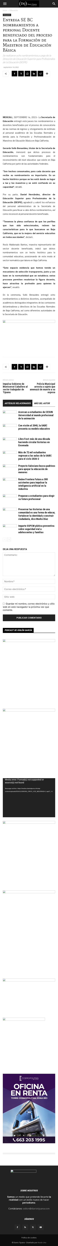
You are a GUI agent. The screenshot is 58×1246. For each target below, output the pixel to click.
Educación (14, 10)
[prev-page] (4, 539)
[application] (29, 797)
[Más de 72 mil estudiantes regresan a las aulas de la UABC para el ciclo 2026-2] (10, 456)
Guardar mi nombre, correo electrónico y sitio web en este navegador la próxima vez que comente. (29, 606)
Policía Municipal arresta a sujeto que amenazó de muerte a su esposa (42, 388)
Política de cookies (29, 1237)
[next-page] (9, 539)
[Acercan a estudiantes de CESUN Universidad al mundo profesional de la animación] (10, 415)
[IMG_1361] (29, 641)
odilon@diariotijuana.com (36, 1208)
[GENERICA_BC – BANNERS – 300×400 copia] (24, 1019)
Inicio (5, 10)
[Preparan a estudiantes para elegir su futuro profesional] (10, 499)
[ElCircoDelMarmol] (29, 980)
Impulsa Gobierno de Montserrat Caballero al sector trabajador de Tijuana (15, 388)
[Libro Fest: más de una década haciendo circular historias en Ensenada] (10, 442)
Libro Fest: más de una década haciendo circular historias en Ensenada (34, 442)
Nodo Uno (42, 1242)
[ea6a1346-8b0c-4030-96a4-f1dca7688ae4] (29, 892)
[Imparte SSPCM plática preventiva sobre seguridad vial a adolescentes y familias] (10, 529)
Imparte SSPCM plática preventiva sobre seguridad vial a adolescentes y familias (36, 529)
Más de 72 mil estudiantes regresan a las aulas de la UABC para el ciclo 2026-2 (35, 455)
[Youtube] (41, 1227)
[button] (4, 4)
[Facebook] (14, 73)
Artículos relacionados (18, 403)
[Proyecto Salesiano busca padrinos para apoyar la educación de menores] (10, 469)
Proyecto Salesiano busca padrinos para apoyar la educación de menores (36, 469)
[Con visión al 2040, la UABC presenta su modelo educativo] (10, 429)
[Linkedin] (34, 73)
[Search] (54, 4)
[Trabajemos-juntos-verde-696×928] (29, 710)
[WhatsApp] (27, 73)
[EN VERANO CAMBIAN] (29, 822)
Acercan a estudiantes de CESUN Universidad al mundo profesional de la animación (35, 415)
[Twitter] (21, 73)
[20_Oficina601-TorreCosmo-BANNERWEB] (29, 1142)
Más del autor (42, 403)
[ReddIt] (40, 73)
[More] (47, 73)
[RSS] (25, 1227)
